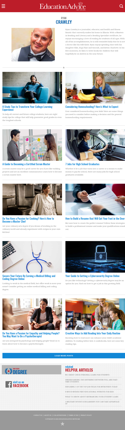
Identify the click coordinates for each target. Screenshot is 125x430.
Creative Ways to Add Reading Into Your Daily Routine (92, 333)
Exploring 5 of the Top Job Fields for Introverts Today (91, 387)
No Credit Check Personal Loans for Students (87, 375)
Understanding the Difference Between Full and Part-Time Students (91, 381)
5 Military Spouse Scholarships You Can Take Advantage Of (92, 403)
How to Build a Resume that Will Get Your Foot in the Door (95, 218)
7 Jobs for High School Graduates (82, 164)
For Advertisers (59, 415)
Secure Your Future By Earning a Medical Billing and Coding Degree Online (28, 277)
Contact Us (37, 415)
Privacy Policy (86, 415)
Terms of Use (73, 415)
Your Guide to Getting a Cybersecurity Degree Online (92, 276)
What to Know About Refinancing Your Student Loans (91, 397)
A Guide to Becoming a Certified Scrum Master (26, 164)
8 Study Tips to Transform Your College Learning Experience (27, 108)
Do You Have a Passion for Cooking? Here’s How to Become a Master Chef (28, 219)
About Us (47, 415)
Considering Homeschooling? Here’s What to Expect (91, 107)
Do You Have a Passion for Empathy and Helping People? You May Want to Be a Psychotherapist (31, 334)
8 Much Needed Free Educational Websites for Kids (89, 392)
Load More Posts (64, 355)
